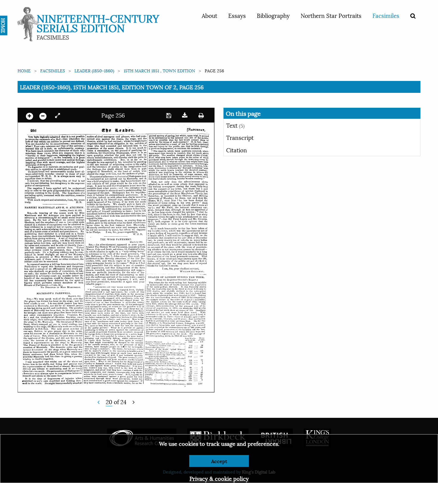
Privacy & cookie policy (219, 478)
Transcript (240, 137)
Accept (219, 461)
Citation (236, 149)
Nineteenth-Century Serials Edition (98, 22)
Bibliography (273, 15)
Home (24, 70)
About (209, 15)
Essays (237, 15)
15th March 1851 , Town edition (159, 70)
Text (235, 125)
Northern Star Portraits (331, 15)
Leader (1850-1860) (94, 70)
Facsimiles (385, 15)
